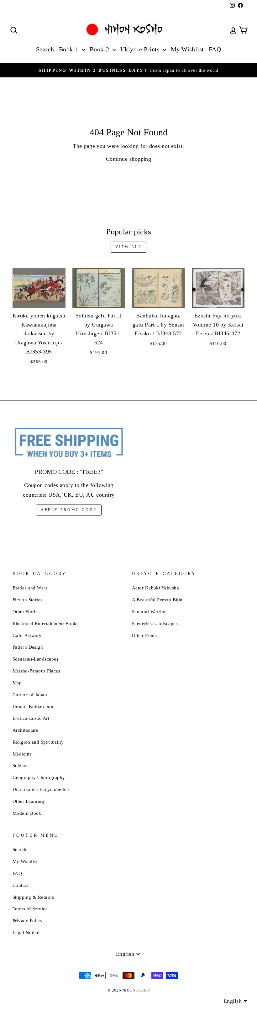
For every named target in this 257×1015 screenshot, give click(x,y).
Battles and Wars (30, 587)
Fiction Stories (28, 599)
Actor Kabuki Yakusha (155, 587)
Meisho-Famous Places (36, 670)
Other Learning (28, 801)
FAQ (215, 49)
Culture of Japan (30, 694)
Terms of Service (30, 908)
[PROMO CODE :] (69, 443)
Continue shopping (128, 159)
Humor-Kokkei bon (33, 706)
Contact (21, 885)
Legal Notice (26, 932)
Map (17, 682)
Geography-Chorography (39, 777)
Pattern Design (28, 647)
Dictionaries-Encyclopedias (41, 789)
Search (45, 49)
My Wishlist (187, 49)
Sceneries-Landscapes (35, 659)
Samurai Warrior (149, 611)
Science (21, 765)
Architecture (25, 730)
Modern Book (27, 813)
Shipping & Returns (33, 897)
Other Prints (144, 635)
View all (128, 247)
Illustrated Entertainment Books (46, 623)
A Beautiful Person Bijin (157, 599)
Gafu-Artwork (27, 635)
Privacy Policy (28, 920)
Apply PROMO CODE (69, 510)
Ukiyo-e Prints (140, 49)
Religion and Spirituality (38, 742)
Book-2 (100, 49)
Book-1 (69, 49)
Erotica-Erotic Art (31, 718)
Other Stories (26, 611)
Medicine (22, 753)
